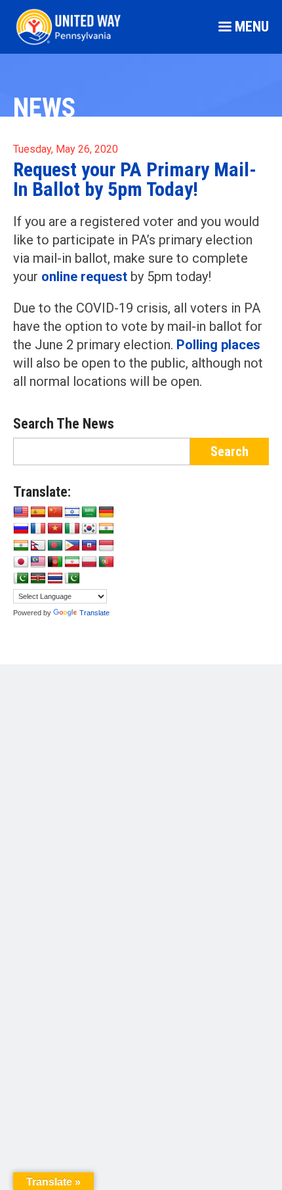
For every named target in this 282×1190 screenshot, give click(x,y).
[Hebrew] (72, 512)
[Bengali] (55, 545)
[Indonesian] (106, 545)
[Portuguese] (106, 562)
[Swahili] (38, 578)
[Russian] (21, 528)
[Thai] (55, 578)
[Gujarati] (106, 528)
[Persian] (72, 562)
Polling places (218, 345)
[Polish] (89, 562)
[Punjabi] (21, 578)
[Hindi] (21, 545)
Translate (94, 613)
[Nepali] (38, 545)
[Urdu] (72, 578)
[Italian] (72, 528)
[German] (106, 512)
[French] (38, 528)
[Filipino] (72, 545)
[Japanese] (21, 562)
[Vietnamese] (55, 528)
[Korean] (89, 528)
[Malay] (38, 562)
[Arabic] (89, 512)
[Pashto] (55, 562)
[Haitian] (89, 545)
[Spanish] (38, 512)
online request (84, 276)
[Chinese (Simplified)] (55, 512)
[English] (21, 512)
